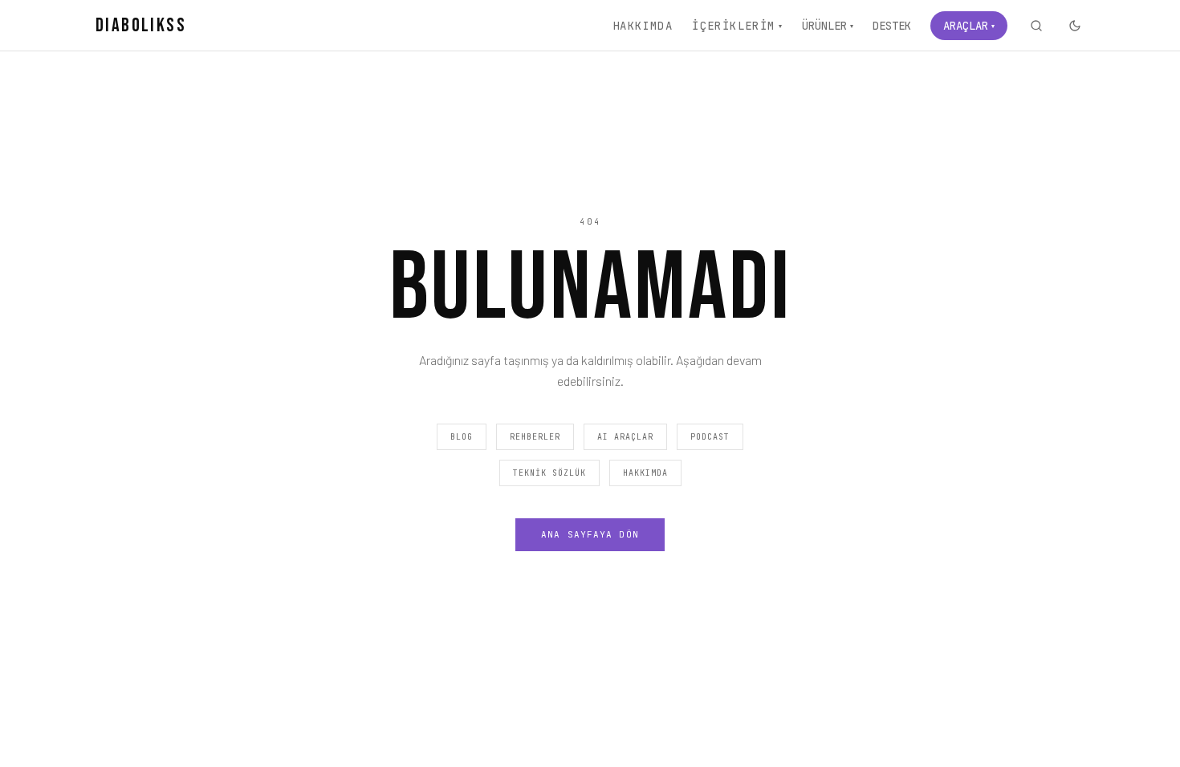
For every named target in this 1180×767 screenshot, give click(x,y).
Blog (461, 437)
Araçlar (969, 25)
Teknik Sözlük (549, 473)
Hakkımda (642, 25)
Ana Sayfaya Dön (590, 534)
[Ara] (1036, 25)
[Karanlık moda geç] (1074, 25)
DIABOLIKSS (141, 25)
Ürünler (827, 25)
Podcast (710, 437)
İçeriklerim (737, 25)
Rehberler (535, 437)
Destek (892, 25)
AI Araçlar (625, 437)
